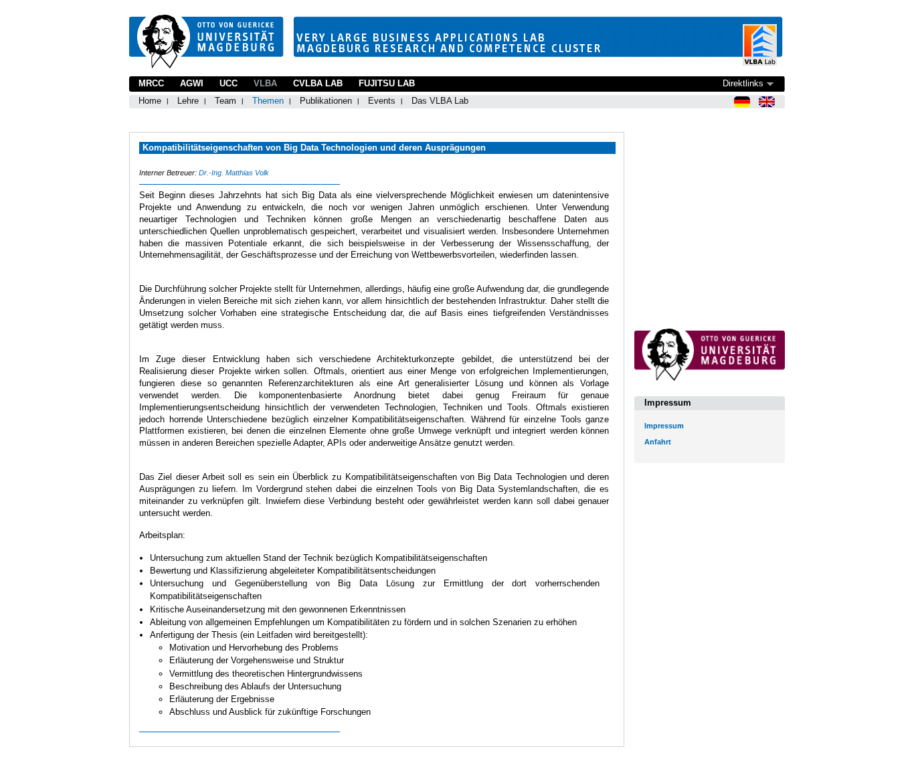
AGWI (191, 83)
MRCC (151, 83)
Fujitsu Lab (387, 83)
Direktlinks (743, 83)
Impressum (664, 426)
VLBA (265, 83)
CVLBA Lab (318, 83)
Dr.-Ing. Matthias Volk (234, 173)
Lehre (188, 101)
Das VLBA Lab (440, 101)
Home (150, 101)
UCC (228, 83)
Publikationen (326, 101)
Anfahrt (657, 442)
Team (225, 101)
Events (381, 101)
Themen (268, 101)
